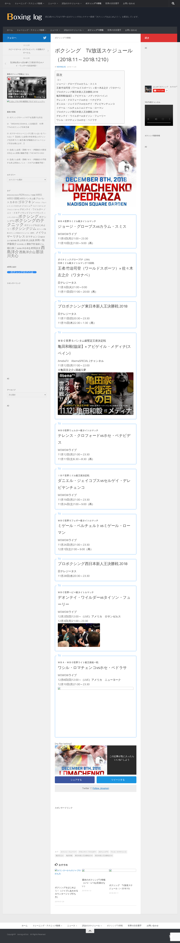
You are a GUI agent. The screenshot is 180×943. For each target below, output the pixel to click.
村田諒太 (35, 248)
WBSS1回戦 (13, 198)
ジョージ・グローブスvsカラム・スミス (76, 84)
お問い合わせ (129, 3)
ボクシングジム (24, 229)
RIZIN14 (27, 195)
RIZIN (21, 194)
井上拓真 (30, 240)
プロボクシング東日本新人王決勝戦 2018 (77, 92)
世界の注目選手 (112, 3)
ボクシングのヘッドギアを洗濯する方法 (26, 117)
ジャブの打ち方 (16, 206)
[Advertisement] (95, 829)
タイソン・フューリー (68, 852)
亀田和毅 (69, 856)
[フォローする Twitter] (44, 37)
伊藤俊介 (12, 243)
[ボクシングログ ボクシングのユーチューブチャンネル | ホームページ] (24, 17)
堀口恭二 (12, 248)
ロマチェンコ (33, 236)
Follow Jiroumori (101, 788)
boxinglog (61, 67)
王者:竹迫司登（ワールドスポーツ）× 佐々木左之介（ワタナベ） (89, 87)
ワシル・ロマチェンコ (118, 852)
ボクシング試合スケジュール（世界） (22, 233)
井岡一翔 (39, 240)
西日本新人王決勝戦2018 (103, 856)
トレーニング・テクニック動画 (28, 3)
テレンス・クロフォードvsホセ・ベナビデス (78, 100)
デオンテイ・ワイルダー (87, 852)
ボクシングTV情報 (93, 3)
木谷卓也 (26, 248)
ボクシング (28, 216)
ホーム (8, 3)
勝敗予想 (31, 244)
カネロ (14, 202)
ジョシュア (27, 206)
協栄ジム (40, 244)
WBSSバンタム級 (28, 198)
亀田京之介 (60, 856)
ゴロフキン (26, 202)
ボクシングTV (103, 852)
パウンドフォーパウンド (31, 213)
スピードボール (38, 206)
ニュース (52, 3)
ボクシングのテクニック (25, 222)
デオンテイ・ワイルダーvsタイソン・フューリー (81, 116)
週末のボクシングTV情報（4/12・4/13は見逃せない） (93, 883)
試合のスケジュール (71, 3)
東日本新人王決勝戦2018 (83, 856)
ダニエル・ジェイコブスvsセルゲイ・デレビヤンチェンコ (85, 103)
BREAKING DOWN (13, 195)
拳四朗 (19, 248)
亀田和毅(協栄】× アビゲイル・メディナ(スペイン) (81, 95)
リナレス (19, 236)
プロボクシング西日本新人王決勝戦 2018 (77, 112)
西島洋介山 (27, 252)
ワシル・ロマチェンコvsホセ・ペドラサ (76, 120)
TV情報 (33, 195)
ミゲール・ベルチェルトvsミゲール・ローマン (80, 108)
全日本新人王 (21, 244)
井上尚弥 (21, 240)
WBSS (39, 194)
